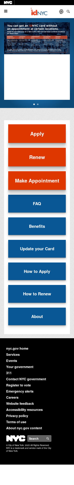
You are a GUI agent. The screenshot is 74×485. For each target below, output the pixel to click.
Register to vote (18, 385)
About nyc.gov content (24, 428)
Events (11, 360)
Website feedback (20, 403)
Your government (19, 366)
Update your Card (37, 248)
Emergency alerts (20, 391)
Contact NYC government (26, 379)
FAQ (37, 203)
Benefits (37, 226)
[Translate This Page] (62, 11)
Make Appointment (37, 180)
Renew (37, 157)
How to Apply (37, 271)
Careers (12, 397)
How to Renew (37, 294)
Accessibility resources (24, 409)
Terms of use (16, 421)
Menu (7, 11)
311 (9, 372)
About (37, 316)
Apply (37, 133)
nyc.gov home (17, 348)
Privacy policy (17, 415)
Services (13, 354)
